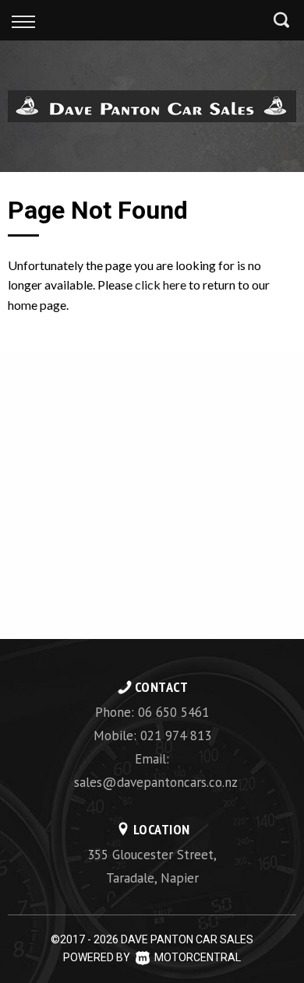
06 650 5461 (173, 712)
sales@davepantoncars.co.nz (156, 782)
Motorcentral (197, 957)
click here (160, 284)
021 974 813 (175, 735)
